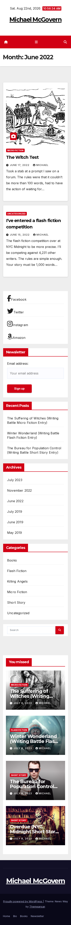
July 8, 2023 (23, 703)
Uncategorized (16, 213)
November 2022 (19, 490)
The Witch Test (22, 157)
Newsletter (37, 916)
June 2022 (15, 501)
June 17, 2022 (20, 165)
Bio (15, 916)
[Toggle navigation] (36, 42)
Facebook (18, 299)
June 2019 (15, 522)
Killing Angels (17, 581)
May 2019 (14, 533)
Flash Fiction (17, 571)
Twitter (18, 312)
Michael (42, 165)
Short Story (16, 602)
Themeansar (37, 906)
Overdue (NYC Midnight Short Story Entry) (34, 831)
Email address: (17, 364)
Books (12, 560)
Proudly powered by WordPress (23, 901)
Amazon (19, 338)
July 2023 (14, 480)
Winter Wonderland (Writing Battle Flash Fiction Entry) (34, 741)
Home (6, 916)
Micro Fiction (15, 150)
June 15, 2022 (20, 234)
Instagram (20, 325)
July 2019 (14, 512)
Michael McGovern (35, 19)
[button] (65, 42)
